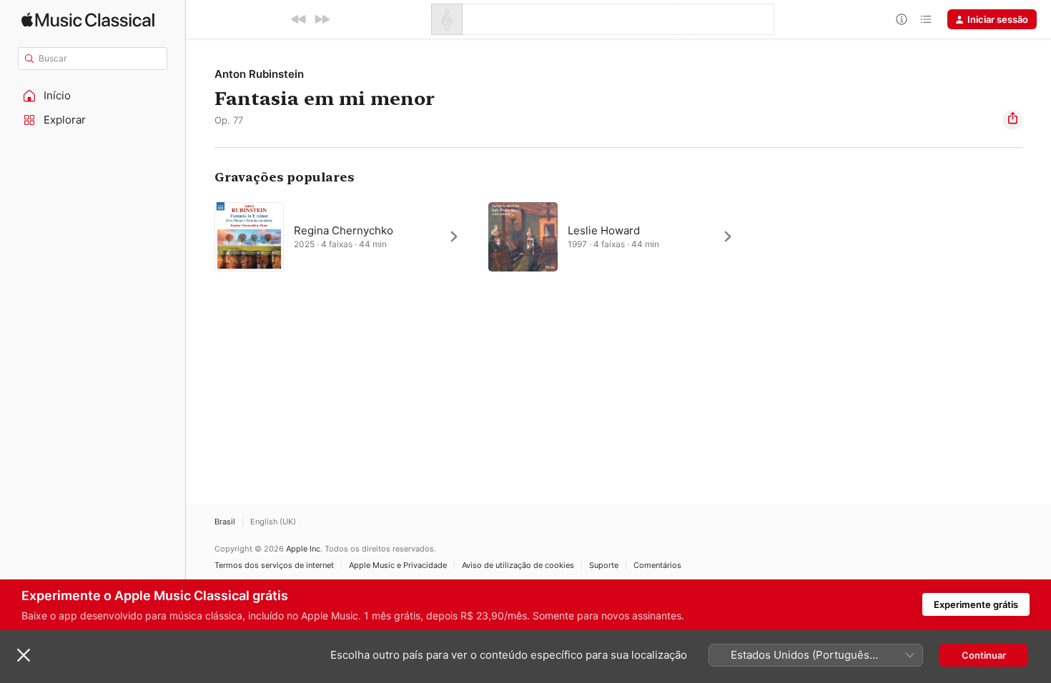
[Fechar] (23, 655)
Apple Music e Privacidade (398, 565)
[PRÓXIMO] (321, 19)
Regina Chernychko (343, 230)
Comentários (657, 565)
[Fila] (925, 19)
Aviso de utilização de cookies (518, 565)
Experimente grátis (976, 604)
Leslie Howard (604, 230)
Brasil (224, 522)
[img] (87, 19)
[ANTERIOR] (298, 19)
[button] (93, 95)
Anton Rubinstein (259, 74)
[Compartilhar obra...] (1012, 120)
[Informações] (901, 19)
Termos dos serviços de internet (274, 565)
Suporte (603, 565)
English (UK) (273, 522)
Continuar (984, 655)
